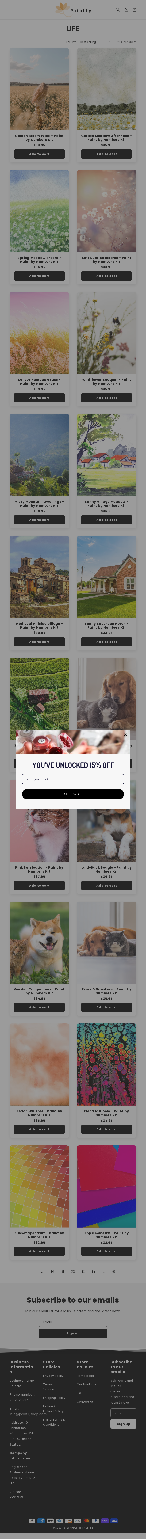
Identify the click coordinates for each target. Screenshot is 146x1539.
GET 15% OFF (73, 794)
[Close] (125, 734)
